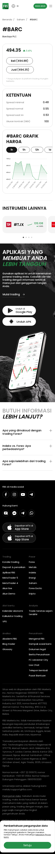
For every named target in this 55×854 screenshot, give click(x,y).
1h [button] (12, 149)
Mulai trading (11, 294)
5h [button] (24, 149)
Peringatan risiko (11, 796)
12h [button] (37, 149)
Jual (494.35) (20, 70)
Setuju (27, 845)
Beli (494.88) (19, 61)
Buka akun (40, 6)
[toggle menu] (51, 6)
